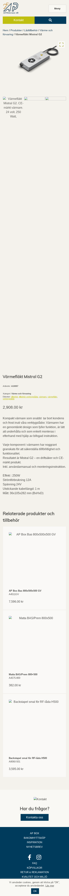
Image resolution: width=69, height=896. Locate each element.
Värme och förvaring (21, 393)
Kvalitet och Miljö (34, 876)
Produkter (16, 30)
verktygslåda (8, 399)
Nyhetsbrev (34, 847)
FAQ (34, 863)
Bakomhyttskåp (34, 838)
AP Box (34, 833)
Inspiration (34, 842)
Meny (57, 8)
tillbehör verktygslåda (28, 397)
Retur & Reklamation (34, 872)
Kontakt (19, 20)
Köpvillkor (34, 867)
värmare (43, 397)
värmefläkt (52, 397)
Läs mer (49, 885)
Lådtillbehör (31, 30)
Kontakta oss (34, 817)
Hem (5, 30)
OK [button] (35, 891)
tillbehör (14, 397)
